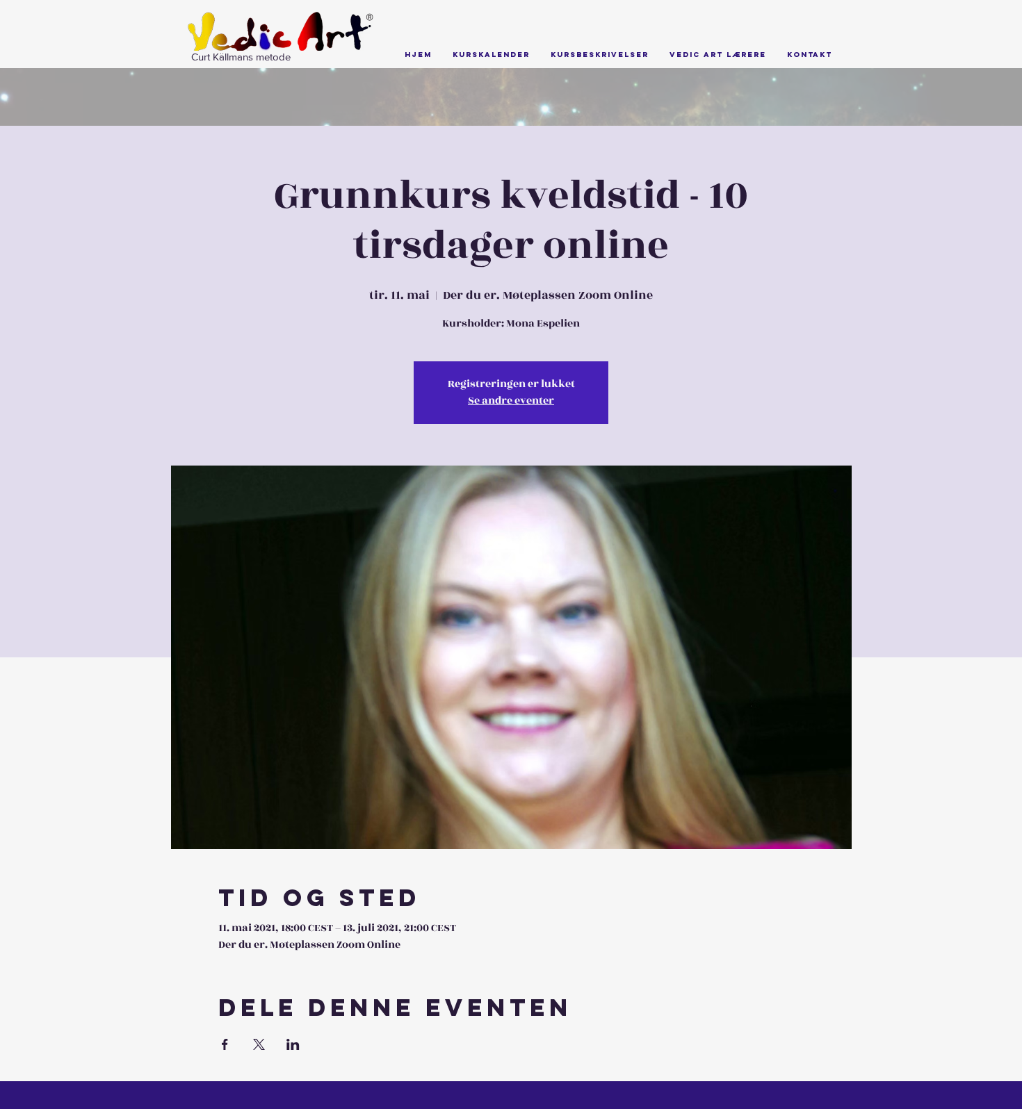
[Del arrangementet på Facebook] (225, 1044)
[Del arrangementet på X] (259, 1044)
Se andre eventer (511, 401)
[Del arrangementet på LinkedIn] (293, 1044)
